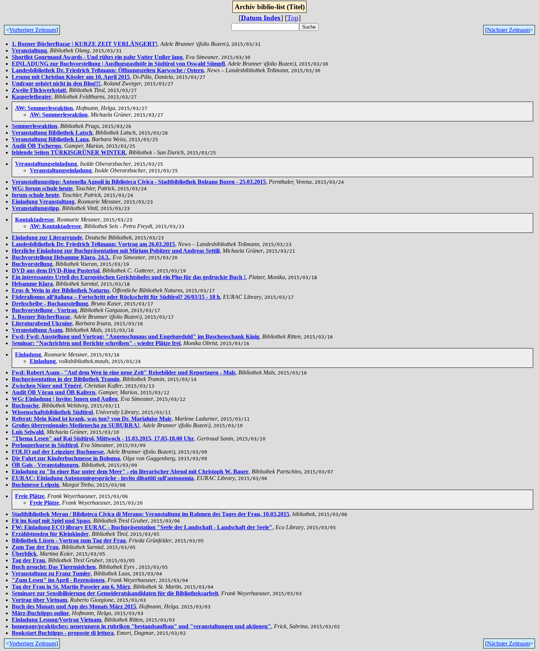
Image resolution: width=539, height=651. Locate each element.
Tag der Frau (28, 560)
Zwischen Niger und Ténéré (46, 386)
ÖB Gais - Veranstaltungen (45, 465)
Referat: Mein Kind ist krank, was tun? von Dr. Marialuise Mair (92, 419)
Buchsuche (25, 405)
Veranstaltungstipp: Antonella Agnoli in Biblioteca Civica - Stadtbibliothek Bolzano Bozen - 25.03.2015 (139, 182)
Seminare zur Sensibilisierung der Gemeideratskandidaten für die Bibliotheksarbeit (115, 593)
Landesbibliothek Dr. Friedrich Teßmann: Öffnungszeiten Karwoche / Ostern (108, 70)
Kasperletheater (31, 97)
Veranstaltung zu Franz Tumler (51, 573)
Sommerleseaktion (34, 126)
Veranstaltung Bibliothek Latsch (52, 132)
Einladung (28, 354)
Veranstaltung (29, 50)
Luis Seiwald (28, 432)
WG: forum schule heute (42, 188)
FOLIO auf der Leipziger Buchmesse (58, 452)
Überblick (24, 554)
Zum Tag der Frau (35, 547)
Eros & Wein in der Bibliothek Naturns (60, 290)
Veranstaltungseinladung (46, 164)
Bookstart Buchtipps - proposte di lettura (63, 633)
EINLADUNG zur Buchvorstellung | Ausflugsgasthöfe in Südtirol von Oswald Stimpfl (118, 64)
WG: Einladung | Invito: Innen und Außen (65, 399)
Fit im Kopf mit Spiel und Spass (51, 520)
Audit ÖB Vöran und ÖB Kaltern (53, 392)
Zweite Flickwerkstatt (39, 90)
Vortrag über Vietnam (39, 600)
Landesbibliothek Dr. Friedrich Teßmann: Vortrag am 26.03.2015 (93, 244)
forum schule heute (35, 195)
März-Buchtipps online (40, 613)
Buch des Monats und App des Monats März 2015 (74, 606)
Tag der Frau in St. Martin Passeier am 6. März (71, 587)
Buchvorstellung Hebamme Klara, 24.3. (61, 257)
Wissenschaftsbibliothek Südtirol (52, 412)
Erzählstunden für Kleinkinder (50, 534)
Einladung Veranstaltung (43, 201)
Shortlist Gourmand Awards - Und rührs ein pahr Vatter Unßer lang (97, 57)
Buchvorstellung (32, 264)
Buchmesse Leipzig (35, 485)
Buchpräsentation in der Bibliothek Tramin (66, 379)
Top (292, 18)
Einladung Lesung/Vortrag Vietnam (56, 620)
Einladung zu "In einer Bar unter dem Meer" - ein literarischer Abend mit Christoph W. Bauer (130, 471)
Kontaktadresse (34, 219)
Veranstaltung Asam (37, 330)
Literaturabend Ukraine (42, 323)
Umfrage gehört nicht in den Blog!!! (56, 83)
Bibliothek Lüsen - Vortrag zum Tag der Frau (69, 540)
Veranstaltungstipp (35, 208)
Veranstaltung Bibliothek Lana (50, 139)
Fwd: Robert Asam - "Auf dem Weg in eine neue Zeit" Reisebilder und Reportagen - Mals (123, 372)
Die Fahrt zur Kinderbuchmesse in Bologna (66, 458)
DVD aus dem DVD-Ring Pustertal (55, 270)
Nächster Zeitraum (508, 30)
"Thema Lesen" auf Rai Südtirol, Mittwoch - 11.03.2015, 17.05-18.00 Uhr (103, 438)
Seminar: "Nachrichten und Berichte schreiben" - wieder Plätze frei (96, 343)
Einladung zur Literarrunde (47, 237)
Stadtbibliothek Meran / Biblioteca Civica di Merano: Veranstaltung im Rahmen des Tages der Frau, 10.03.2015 (150, 514)
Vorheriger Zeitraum (32, 30)
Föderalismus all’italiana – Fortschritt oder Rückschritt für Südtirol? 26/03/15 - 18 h (116, 297)
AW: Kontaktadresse (55, 226)
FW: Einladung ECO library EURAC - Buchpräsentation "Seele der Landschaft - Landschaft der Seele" (142, 527)
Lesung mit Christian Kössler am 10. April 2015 (71, 77)
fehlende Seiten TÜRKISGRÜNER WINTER (69, 152)
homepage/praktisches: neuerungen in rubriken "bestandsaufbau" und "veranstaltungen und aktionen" (141, 626)
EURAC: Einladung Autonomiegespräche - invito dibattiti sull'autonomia (103, 478)
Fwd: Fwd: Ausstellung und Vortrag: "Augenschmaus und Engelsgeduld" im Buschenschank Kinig (135, 336)
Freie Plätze (29, 496)
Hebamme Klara (32, 284)
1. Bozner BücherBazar (41, 317)
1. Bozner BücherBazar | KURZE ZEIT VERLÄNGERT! (84, 44)
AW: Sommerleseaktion (44, 108)
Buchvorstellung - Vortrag (44, 310)
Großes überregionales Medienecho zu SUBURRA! (75, 425)
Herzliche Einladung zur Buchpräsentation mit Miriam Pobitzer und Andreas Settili (116, 251)
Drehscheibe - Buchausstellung (50, 303)
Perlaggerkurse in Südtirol (45, 445)
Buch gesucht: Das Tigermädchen (54, 567)
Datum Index (261, 18)
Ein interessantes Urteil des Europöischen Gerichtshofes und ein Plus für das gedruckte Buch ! (129, 277)
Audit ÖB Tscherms (36, 146)
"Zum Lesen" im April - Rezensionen (58, 580)
